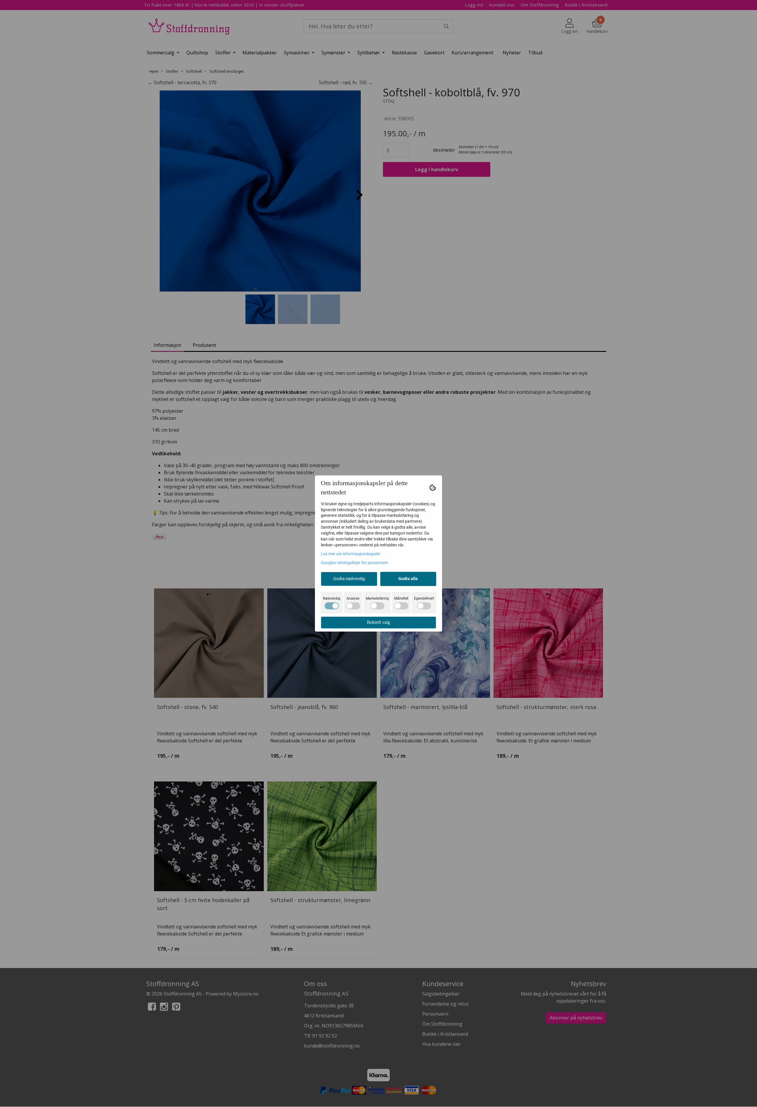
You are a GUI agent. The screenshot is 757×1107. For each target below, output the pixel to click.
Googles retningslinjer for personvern (354, 562)
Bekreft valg (378, 622)
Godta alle (408, 578)
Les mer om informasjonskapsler (351, 553)
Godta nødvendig (349, 578)
